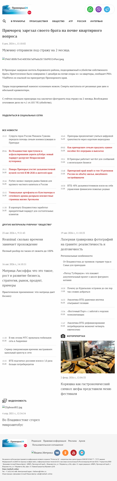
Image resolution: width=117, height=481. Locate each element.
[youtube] (74, 453)
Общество (58, 21)
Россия (81, 21)
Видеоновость (17, 400)
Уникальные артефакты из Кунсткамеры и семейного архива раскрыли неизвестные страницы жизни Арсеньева (32, 196)
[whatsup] (90, 9)
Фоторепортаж (76, 336)
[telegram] (107, 9)
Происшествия (38, 21)
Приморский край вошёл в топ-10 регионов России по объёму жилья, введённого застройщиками (90, 174)
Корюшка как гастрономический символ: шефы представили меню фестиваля (86, 388)
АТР (71, 21)
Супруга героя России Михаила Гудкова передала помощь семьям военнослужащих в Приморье (32, 139)
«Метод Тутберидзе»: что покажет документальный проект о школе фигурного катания (85, 276)
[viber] (99, 9)
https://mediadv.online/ (10, 469)
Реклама (72, 440)
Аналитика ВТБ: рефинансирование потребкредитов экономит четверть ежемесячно (86, 326)
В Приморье (18, 21)
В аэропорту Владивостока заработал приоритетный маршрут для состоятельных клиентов (31, 211)
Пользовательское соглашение (47, 444)
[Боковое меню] (4, 21)
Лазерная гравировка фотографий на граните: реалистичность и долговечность (87, 244)
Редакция (36, 440)
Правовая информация (54, 440)
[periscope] (82, 453)
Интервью (96, 21)
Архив (82, 440)
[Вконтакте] (57, 453)
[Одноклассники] (65, 453)
